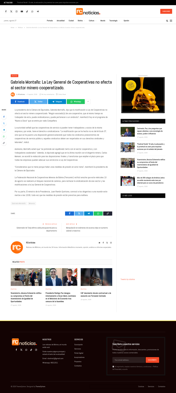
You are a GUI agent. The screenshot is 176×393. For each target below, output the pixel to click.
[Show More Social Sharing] (88, 101)
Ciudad (71, 20)
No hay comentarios (48, 94)
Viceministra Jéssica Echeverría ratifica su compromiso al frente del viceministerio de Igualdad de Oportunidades (26, 297)
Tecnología (113, 20)
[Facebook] (3, 116)
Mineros (32, 203)
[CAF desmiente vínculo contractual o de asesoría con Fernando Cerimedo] (96, 277)
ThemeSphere (40, 386)
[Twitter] (3, 123)
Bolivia (80, 20)
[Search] (167, 21)
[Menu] (171, 21)
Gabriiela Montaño (19, 203)
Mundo (102, 20)
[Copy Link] (3, 143)
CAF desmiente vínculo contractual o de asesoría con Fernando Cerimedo (96, 294)
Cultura (91, 20)
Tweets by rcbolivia (128, 279)
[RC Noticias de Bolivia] (88, 11)
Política (14, 76)
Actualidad (61, 20)
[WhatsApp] (3, 136)
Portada (50, 20)
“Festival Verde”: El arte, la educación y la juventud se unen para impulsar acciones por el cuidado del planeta (49, 2)
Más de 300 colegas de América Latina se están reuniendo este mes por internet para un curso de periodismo (151, 180)
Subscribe (166, 11)
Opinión (126, 20)
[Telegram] (3, 129)
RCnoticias (21, 94)
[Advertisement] (88, 51)
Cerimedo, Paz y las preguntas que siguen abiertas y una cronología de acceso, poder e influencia (150, 131)
